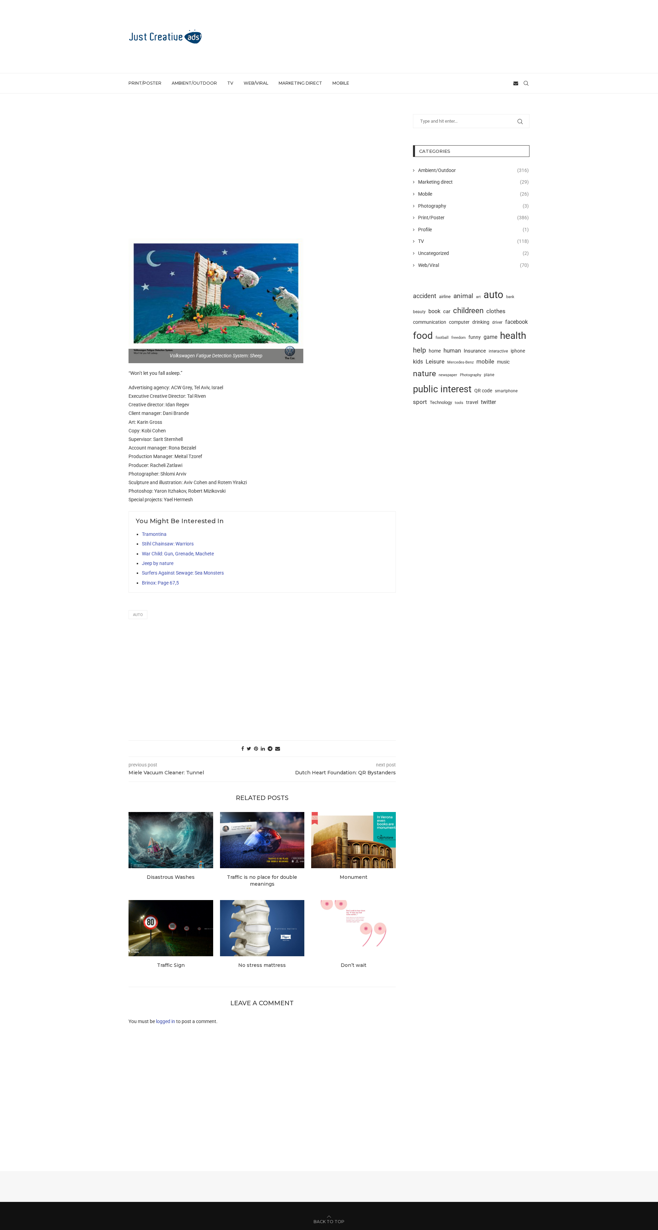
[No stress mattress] (262, 928)
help (419, 350)
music (503, 362)
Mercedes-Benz (460, 362)
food (423, 335)
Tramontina (154, 534)
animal (463, 296)
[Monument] (353, 840)
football (442, 337)
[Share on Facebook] (242, 748)
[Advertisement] (404, 36)
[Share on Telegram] (270, 748)
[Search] (526, 83)
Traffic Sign (171, 965)
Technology (441, 402)
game (490, 337)
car (446, 311)
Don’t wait (353, 965)
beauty (419, 311)
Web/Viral (256, 83)
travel (472, 402)
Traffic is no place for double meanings (262, 880)
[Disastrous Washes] (171, 840)
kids (418, 362)
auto (138, 615)
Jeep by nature (157, 563)
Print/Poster (145, 83)
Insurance (475, 351)
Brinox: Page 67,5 (160, 583)
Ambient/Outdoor (194, 83)
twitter (488, 402)
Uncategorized (473, 253)
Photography (473, 206)
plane (489, 374)
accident (424, 296)
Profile (473, 229)
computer (459, 322)
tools (459, 402)
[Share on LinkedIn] (263, 748)
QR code (483, 391)
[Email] (515, 83)
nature (424, 373)
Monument (353, 877)
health (513, 335)
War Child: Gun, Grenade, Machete (178, 553)
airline (445, 296)
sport (420, 402)
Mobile (340, 83)
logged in (165, 1021)
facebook (516, 322)
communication (429, 322)
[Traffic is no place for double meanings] (262, 840)
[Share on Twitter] (249, 748)
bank (510, 297)
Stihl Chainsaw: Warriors (168, 543)
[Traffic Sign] (171, 928)
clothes (495, 311)
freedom (458, 337)
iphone (518, 351)
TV (230, 83)
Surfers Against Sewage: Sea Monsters (183, 573)
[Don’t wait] (353, 928)
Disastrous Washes (171, 877)
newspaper (448, 374)
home (435, 351)
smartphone (506, 391)
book (434, 311)
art (478, 296)
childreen (468, 310)
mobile (485, 361)
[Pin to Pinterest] (256, 748)
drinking (480, 322)
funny (474, 337)
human (452, 350)
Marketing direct (300, 83)
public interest (442, 389)
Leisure (435, 361)
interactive (498, 351)
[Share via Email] (277, 748)
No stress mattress (262, 965)
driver (497, 322)
